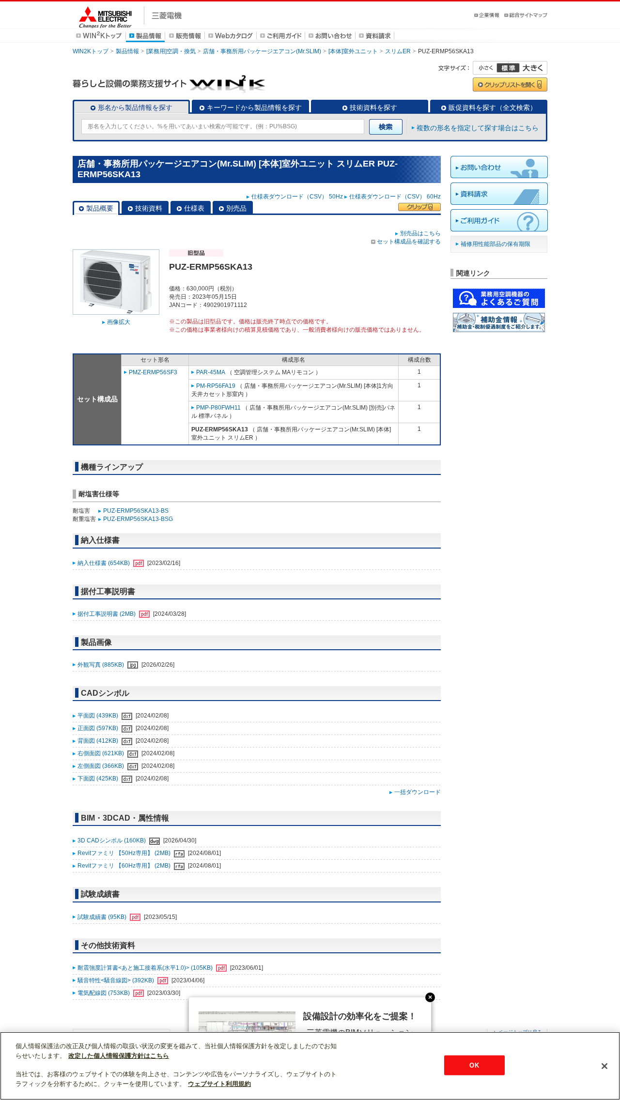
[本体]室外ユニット (353, 51)
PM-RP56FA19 (215, 385)
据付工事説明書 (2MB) (107, 614)
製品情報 (127, 51)
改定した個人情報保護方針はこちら (118, 1055)
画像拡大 (118, 322)
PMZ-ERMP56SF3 (153, 372)
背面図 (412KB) (99, 740)
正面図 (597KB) (99, 728)
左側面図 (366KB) (101, 766)
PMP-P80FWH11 (218, 407)
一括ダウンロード (417, 792)
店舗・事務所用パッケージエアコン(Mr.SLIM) (262, 51)
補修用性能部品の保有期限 (495, 244)
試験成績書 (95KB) (103, 917)
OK (474, 1065)
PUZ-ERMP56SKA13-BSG (138, 519)
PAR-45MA (210, 372)
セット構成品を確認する (409, 241)
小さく (491, 68)
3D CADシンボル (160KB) (112, 840)
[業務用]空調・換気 (171, 51)
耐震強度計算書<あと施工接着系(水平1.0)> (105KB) (146, 967)
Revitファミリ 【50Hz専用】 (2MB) (125, 853)
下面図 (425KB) (99, 778)
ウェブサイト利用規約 (219, 1083)
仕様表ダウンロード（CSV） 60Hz (395, 196)
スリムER (398, 51)
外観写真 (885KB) (101, 664)
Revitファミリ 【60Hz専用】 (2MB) (125, 865)
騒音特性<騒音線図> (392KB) (116, 980)
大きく (528, 68)
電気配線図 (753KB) (104, 993)
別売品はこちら (420, 233)
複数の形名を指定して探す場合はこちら (478, 128)
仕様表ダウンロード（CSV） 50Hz (297, 196)
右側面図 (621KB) (101, 753)
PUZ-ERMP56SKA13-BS (136, 510)
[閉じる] (604, 1066)
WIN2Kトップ (90, 51)
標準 (508, 68)
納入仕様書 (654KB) (104, 563)
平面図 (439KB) (99, 715)
